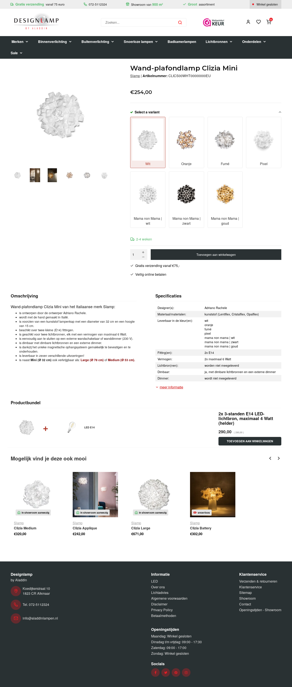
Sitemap (245, 592)
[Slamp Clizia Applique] (95, 494)
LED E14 (89, 427)
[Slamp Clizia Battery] (213, 494)
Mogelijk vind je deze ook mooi (49, 458)
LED (154, 581)
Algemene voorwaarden (169, 598)
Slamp (135, 76)
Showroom (247, 598)
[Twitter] (165, 672)
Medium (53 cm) (121, 360)
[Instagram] (186, 672)
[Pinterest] (175, 672)
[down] (143, 257)
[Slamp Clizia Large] (154, 494)
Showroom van (146, 4)
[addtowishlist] (258, 22)
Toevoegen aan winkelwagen (216, 254)
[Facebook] (155, 672)
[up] (143, 252)
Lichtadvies (159, 592)
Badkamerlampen (182, 41)
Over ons (158, 586)
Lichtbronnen (217, 41)
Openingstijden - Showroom (260, 609)
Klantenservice (250, 586)
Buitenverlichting (95, 41)
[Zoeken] (180, 22)
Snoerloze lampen (138, 41)
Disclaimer (159, 604)
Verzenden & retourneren (258, 581)
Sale (14, 52)
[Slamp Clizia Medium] (36, 494)
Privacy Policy (162, 609)
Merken (18, 41)
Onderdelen (251, 41)
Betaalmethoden (163, 615)
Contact (245, 604)
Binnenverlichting (52, 41)
